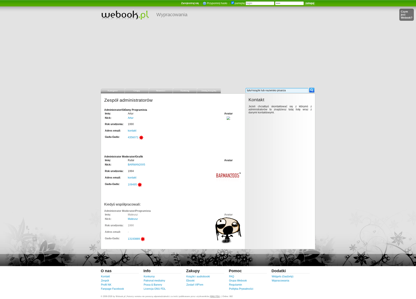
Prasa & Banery (153, 284)
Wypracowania (171, 14)
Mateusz (133, 218)
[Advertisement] (208, 55)
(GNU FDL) (215, 296)
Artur (130, 117)
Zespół (105, 280)
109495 (132, 184)
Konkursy (149, 276)
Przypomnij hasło (217, 3)
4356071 (133, 137)
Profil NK (106, 284)
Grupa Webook (238, 280)
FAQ (231, 276)
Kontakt (105, 276)
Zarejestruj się (190, 3)
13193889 (134, 238)
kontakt (132, 130)
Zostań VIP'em (194, 284)
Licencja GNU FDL (155, 288)
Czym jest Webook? (406, 14)
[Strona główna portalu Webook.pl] (125, 15)
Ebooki (190, 280)
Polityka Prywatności (241, 288)
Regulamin (235, 284)
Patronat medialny (154, 280)
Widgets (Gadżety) (282, 276)
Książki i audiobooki (198, 276)
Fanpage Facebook (112, 288)
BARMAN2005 (136, 164)
